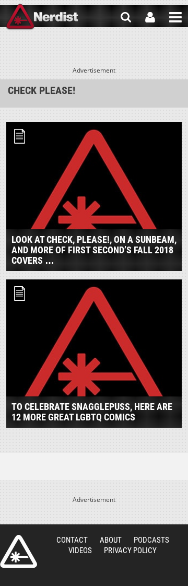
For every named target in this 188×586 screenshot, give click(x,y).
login (150, 17)
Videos (80, 550)
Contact (72, 540)
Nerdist (42, 17)
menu (175, 17)
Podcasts (151, 540)
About (111, 540)
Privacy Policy (130, 550)
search (126, 17)
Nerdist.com (18, 551)
